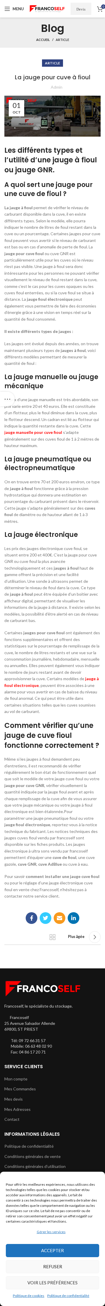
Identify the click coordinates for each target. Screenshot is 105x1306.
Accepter (52, 1250)
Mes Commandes (20, 1088)
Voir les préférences (52, 1282)
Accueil (43, 40)
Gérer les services (51, 1232)
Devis (80, 9)
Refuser (52, 1266)
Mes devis (13, 1099)
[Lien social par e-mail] (59, 918)
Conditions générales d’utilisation (35, 1166)
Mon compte (15, 1078)
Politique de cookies (28, 1295)
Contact (12, 1119)
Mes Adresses (17, 1109)
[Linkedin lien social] (73, 918)
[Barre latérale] (7, 399)
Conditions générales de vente (32, 1156)
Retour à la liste (52, 937)
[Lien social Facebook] (31, 918)
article (62, 40)
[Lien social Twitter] (45, 918)
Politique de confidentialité (68, 1295)
